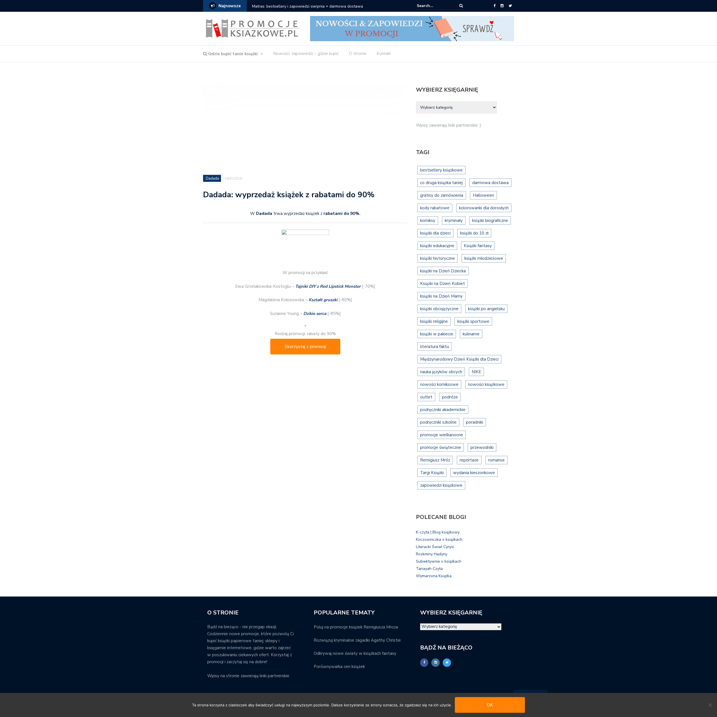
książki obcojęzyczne (439, 309)
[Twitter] (510, 6)
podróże (450, 397)
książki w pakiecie (436, 334)
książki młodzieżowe (483, 258)
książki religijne (434, 321)
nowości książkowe (486, 384)
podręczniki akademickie (442, 409)
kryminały (454, 220)
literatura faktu (434, 346)
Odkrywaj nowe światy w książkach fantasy (355, 653)
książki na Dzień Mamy (441, 296)
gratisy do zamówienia (441, 195)
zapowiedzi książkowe (441, 485)
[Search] (461, 6)
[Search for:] (434, 6)
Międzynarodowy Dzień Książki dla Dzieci (459, 359)
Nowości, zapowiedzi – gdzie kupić (306, 53)
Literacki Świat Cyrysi (435, 546)
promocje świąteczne (440, 447)
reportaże (469, 460)
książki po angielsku (486, 309)
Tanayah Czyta (429, 568)
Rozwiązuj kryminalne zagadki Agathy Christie (357, 640)
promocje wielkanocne (441, 435)
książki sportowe (473, 321)
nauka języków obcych (441, 372)
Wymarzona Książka (433, 576)
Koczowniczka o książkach (439, 539)
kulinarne (471, 334)
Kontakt (384, 53)
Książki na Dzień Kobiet (442, 283)
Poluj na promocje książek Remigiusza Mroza (356, 627)
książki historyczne (437, 258)
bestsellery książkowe (441, 170)
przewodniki (482, 447)
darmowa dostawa (490, 182)
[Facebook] (494, 6)
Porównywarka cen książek (339, 666)
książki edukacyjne (437, 246)
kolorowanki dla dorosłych (484, 208)
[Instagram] (502, 6)
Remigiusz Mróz (435, 460)
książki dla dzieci (435, 233)
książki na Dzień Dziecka (443, 271)
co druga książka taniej (441, 182)
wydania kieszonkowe (474, 472)
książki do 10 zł (474, 233)
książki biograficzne (490, 220)
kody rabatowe (435, 208)
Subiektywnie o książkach (438, 561)
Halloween (483, 195)
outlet (426, 397)
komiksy (427, 220)
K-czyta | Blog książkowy (438, 532)
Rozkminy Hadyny (431, 554)
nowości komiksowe (439, 384)
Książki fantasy (478, 246)
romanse (496, 460)
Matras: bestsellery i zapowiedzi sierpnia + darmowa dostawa (307, 6)
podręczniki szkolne (438, 422)
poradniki (474, 422)
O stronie (357, 53)
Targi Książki (432, 472)
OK (490, 705)
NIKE (476, 372)
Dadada (212, 178)
